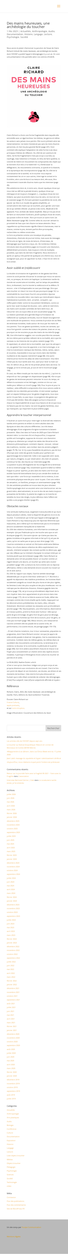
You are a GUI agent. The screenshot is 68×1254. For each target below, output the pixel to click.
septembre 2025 (13, 832)
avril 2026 (11, 806)
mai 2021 (10, 1015)
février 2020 (12, 1072)
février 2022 (12, 981)
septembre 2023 (13, 916)
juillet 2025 (11, 836)
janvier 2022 (12, 984)
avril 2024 (11, 889)
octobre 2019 (12, 1087)
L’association (23, 776)
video (9, 1186)
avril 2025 (11, 847)
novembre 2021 (13, 992)
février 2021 (12, 1026)
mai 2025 (10, 844)
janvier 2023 (12, 942)
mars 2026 (11, 809)
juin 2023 (10, 923)
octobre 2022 (12, 954)
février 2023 (12, 939)
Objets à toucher (14, 1163)
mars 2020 (11, 1068)
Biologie (10, 1125)
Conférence (11, 1129)
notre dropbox (18, 708)
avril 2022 (11, 973)
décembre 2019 (13, 1079)
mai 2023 (10, 927)
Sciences (10, 1174)
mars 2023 (11, 935)
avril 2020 (11, 1064)
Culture (10, 1133)
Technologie (12, 1182)
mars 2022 (11, 977)
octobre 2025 (12, 828)
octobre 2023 (12, 912)
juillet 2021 (11, 1007)
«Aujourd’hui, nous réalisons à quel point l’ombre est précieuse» (33, 762)
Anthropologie (39, 31)
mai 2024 (10, 885)
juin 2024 (10, 882)
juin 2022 (10, 965)
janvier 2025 (12, 859)
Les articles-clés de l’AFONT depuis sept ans (24, 741)
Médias (10, 1159)
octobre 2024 (12, 870)
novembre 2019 (13, 1083)
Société (24, 37)
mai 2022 (10, 969)
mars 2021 (11, 1022)
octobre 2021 (12, 996)
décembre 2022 (13, 946)
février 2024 (12, 897)
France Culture (13, 702)
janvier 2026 (12, 817)
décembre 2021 (13, 988)
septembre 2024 (13, 874)
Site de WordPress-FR (16, 1208)
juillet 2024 (11, 878)
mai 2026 (10, 802)
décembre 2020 (13, 1034)
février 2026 (12, 813)
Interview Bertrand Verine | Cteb (20, 780)
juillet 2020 (11, 1053)
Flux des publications (15, 1201)
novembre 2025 (13, 825)
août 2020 (11, 1049)
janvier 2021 (12, 1030)
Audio (51, 31)
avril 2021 (11, 1019)
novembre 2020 (13, 1038)
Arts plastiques (13, 1117)
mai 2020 (10, 1060)
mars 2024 (11, 893)
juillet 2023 (11, 920)
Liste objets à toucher (16, 1155)
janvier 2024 (12, 901)
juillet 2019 (11, 1098)
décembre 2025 (13, 821)
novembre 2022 (13, 950)
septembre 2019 (13, 1091)
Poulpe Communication (31, 1227)
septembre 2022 (13, 958)
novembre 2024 (13, 866)
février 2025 (12, 855)
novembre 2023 (13, 908)
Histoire (28, 34)
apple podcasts (13, 705)
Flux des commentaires (16, 1205)
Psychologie (13, 37)
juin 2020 (10, 1057)
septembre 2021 (13, 1000)
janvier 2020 (12, 1076)
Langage (38, 34)
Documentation (15, 34)
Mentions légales (14, 1236)
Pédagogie (11, 1167)
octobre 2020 (12, 1041)
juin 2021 (10, 1011)
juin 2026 (10, 798)
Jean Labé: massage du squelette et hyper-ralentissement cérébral (34, 758)
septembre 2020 (13, 1045)
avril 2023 (11, 931)
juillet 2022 (11, 962)
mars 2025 (11, 851)
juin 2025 (10, 840)
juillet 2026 (11, 794)
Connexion (11, 1197)
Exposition (11, 1140)
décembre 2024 (13, 863)
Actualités (25, 31)
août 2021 (11, 1003)
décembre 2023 (13, 904)
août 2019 (11, 1095)
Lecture (48, 34)
